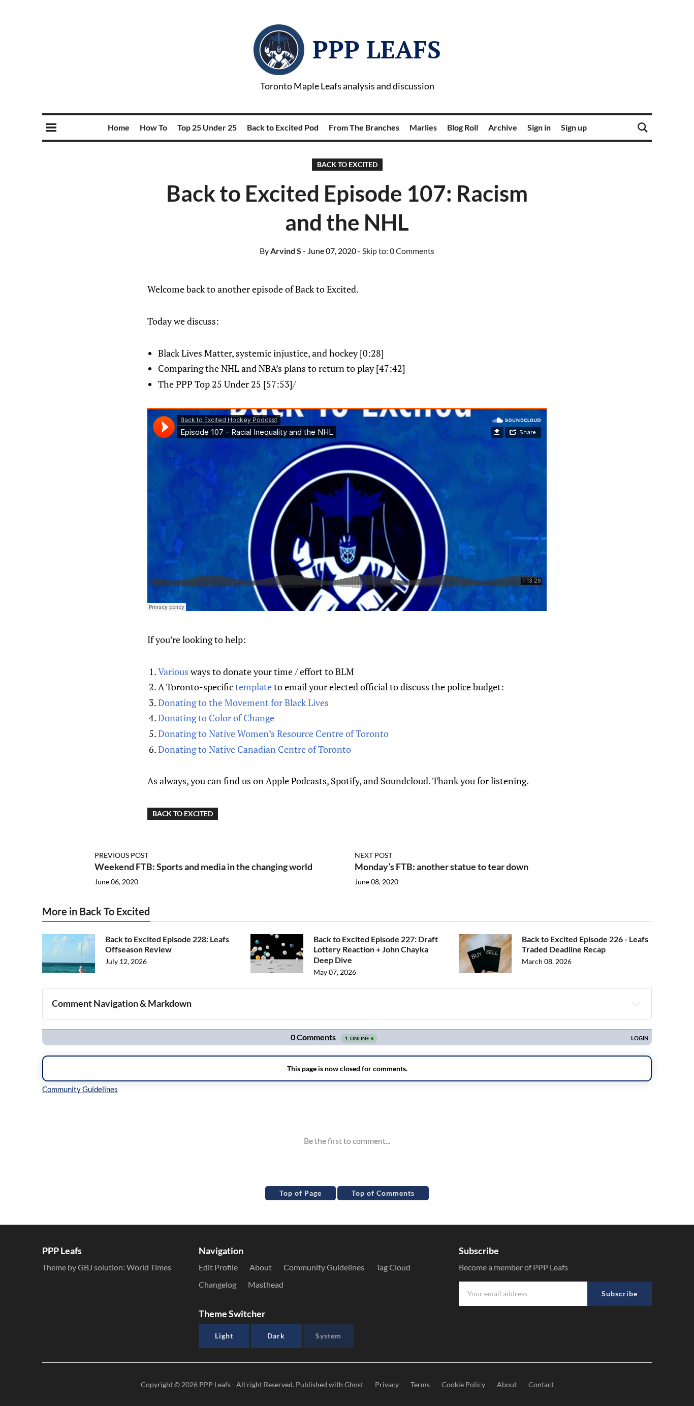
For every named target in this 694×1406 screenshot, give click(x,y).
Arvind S (280, 250)
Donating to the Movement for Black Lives (243, 702)
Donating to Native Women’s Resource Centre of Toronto (273, 733)
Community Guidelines (323, 1267)
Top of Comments (383, 1193)
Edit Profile (218, 1267)
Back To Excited (347, 164)
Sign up (574, 127)
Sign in (539, 127)
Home (119, 127)
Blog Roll (462, 127)
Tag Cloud (393, 1267)
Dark (276, 1335)
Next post (373, 855)
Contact (541, 1384)
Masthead (265, 1284)
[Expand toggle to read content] (636, 1004)
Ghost (353, 1384)
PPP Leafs (376, 49)
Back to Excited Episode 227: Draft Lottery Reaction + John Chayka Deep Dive (375, 949)
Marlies (423, 127)
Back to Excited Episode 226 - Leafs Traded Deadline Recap (585, 944)
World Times (149, 1267)
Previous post (121, 855)
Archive (502, 127)
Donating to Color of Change (216, 718)
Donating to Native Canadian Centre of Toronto (254, 749)
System (328, 1335)
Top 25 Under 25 (207, 127)
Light (224, 1335)
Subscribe (620, 1293)
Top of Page (300, 1193)
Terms (420, 1384)
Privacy (387, 1384)
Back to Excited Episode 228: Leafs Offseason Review (167, 944)
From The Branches (364, 127)
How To (153, 127)
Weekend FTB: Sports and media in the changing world (203, 866)
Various (173, 671)
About (260, 1267)
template (253, 687)
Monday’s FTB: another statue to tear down (441, 866)
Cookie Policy (463, 1384)
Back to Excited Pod (283, 127)
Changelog (217, 1284)
